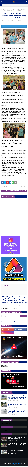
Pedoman (16, 320)
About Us (4, 460)
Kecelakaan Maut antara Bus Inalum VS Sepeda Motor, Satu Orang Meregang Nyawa (16, 452)
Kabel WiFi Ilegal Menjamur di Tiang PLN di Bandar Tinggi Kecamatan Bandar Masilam (16, 411)
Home (20, 460)
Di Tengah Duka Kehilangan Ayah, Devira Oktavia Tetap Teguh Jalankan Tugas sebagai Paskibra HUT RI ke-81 (17, 397)
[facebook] (20, 329)
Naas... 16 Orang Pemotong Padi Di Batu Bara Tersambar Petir (16, 438)
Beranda (3, 9)
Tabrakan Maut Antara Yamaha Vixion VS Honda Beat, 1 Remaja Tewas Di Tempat (17, 445)
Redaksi (24, 460)
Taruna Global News (6, 20)
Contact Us (9, 460)
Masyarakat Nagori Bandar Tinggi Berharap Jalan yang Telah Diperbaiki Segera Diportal (17, 404)
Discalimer (16, 321)
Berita (5, 179)
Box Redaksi (4, 321)
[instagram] (7, 332)
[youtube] (7, 329)
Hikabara (7, 9)
